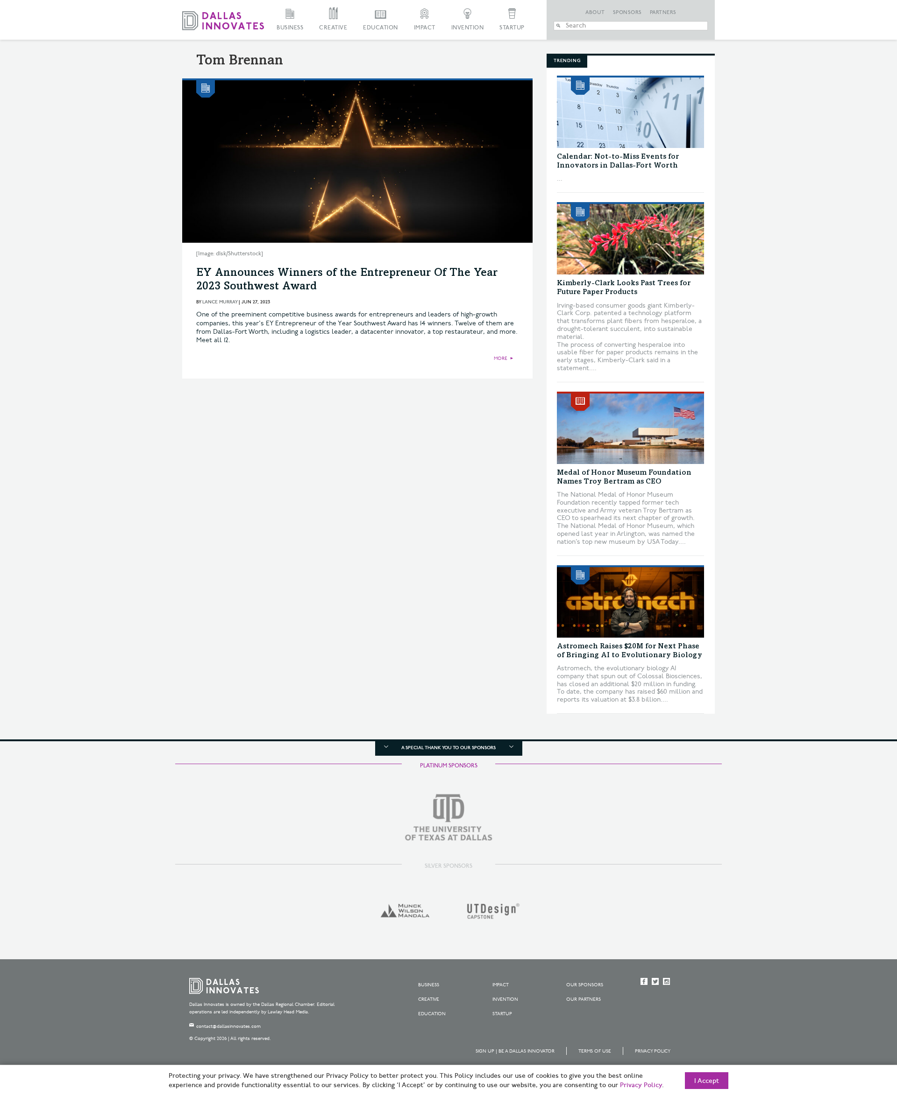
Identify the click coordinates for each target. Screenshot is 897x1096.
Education (380, 27)
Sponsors (627, 12)
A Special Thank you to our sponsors (448, 748)
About (595, 12)
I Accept (706, 1081)
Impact (424, 27)
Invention (467, 27)
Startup (512, 27)
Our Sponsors (584, 985)
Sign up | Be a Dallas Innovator (515, 1051)
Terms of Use (594, 1051)
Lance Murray (219, 302)
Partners (663, 12)
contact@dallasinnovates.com (228, 1026)
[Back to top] (860, 1037)
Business (290, 27)
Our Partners (583, 999)
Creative (333, 27)
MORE (500, 358)
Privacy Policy (652, 1051)
